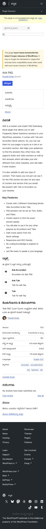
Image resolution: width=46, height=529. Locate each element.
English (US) (39, 359)
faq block (35, 370)
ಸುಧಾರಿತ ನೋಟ (8, 377)
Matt (5, 475)
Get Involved (30, 450)
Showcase (29, 429)
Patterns (28, 442)
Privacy (5, 442)
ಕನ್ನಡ (10, 495)
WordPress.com (10, 471)
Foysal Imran (8, 76)
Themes (28, 433)
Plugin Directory (8, 11)
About (5, 429)
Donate (28, 459)
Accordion (25, 365)
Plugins (27, 438)
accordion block (37, 365)
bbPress (7, 480)
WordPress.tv (9, 463)
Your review (7, 395)
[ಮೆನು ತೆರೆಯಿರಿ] (42, 3)
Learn (4, 450)
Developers (7, 459)
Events (27, 454)
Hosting (5, 438)
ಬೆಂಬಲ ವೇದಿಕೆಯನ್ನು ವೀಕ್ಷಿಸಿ (12, 414)
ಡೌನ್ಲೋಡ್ (7, 83)
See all (41, 395)
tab (41, 370)
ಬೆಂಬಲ (8, 112)
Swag (28, 463)
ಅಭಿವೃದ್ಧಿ (8, 105)
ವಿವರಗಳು (8, 92)
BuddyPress (9, 484)
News (5, 433)
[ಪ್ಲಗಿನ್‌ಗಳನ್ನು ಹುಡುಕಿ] (28, 28)
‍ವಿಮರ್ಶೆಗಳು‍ (9, 99)
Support (6, 454)
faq (28, 370)
